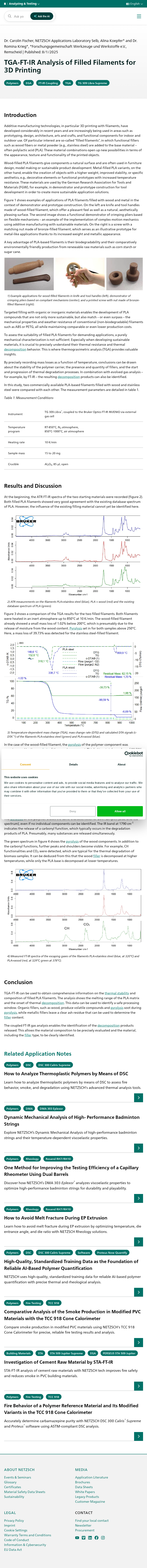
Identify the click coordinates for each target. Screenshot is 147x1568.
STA (40, 1353)
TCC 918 (53, 1303)
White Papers (85, 1491)
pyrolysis (74, 744)
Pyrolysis (76, 628)
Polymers (12, 83)
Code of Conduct (16, 1540)
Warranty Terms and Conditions (27, 1535)
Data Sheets (84, 1487)
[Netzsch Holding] (5, 4)
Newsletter (83, 1525)
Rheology (32, 1159)
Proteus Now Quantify (112, 1252)
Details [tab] (73, 764)
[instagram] (103, 1538)
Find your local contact (92, 1520)
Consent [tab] (25, 764)
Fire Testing (33, 1303)
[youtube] (77, 1538)
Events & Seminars (17, 1477)
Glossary (10, 1482)
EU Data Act (13, 1549)
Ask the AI (44, 16)
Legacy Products (87, 1496)
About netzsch (19, 1469)
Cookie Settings (15, 1530)
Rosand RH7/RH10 (58, 1159)
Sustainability (14, 1496)
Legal (10, 1512)
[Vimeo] (84, 1538)
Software (84, 1252)
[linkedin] (90, 1538)
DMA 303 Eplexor (51, 1108)
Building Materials (18, 1353)
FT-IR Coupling (48, 83)
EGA (28, 83)
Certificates (12, 1487)
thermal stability (117, 993)
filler (96, 856)
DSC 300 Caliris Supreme (54, 1065)
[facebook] (96, 1538)
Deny (73, 811)
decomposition (15, 349)
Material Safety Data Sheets (24, 1491)
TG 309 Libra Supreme (92, 83)
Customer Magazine (90, 1501)
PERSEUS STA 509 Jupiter (119, 1353)
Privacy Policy (14, 1520)
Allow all (120, 811)
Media (81, 1469)
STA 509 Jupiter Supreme (66, 1353)
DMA (29, 1108)
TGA (68, 83)
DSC (28, 1065)
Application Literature (91, 1477)
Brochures (82, 1482)
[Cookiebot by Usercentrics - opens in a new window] (127, 754)
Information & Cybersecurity (25, 1544)
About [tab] (121, 764)
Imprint (9, 1525)
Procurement (84, 1530)
